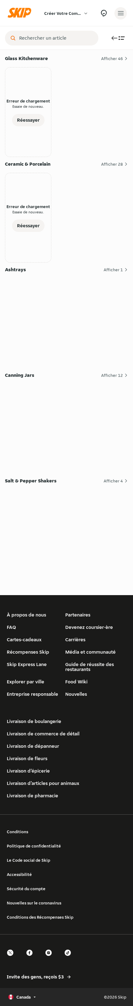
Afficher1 (113, 269)
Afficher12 (112, 375)
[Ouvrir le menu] (120, 13)
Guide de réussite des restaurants (89, 667)
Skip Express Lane (27, 664)
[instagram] (50, 958)
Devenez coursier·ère (89, 627)
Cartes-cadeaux (24, 639)
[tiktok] (69, 958)
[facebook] (31, 958)
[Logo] (21, 13)
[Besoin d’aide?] (103, 13)
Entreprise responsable (32, 694)
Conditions (17, 831)
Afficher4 (113, 481)
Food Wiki (76, 681)
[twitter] (12, 958)
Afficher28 (112, 164)
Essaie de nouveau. (28, 106)
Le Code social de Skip (28, 860)
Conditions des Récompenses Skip (40, 917)
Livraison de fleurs (27, 758)
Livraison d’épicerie (28, 771)
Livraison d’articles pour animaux (43, 783)
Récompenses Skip (28, 652)
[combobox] (56, 38)
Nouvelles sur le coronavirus (34, 903)
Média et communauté (90, 652)
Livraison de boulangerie (34, 721)
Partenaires (77, 615)
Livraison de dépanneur (33, 746)
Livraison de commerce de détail (43, 733)
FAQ (11, 627)
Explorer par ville (25, 681)
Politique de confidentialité (34, 846)
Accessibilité (19, 874)
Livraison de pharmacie (32, 795)
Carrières (75, 639)
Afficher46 (112, 58)
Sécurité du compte (26, 888)
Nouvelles (76, 694)
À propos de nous (26, 615)
